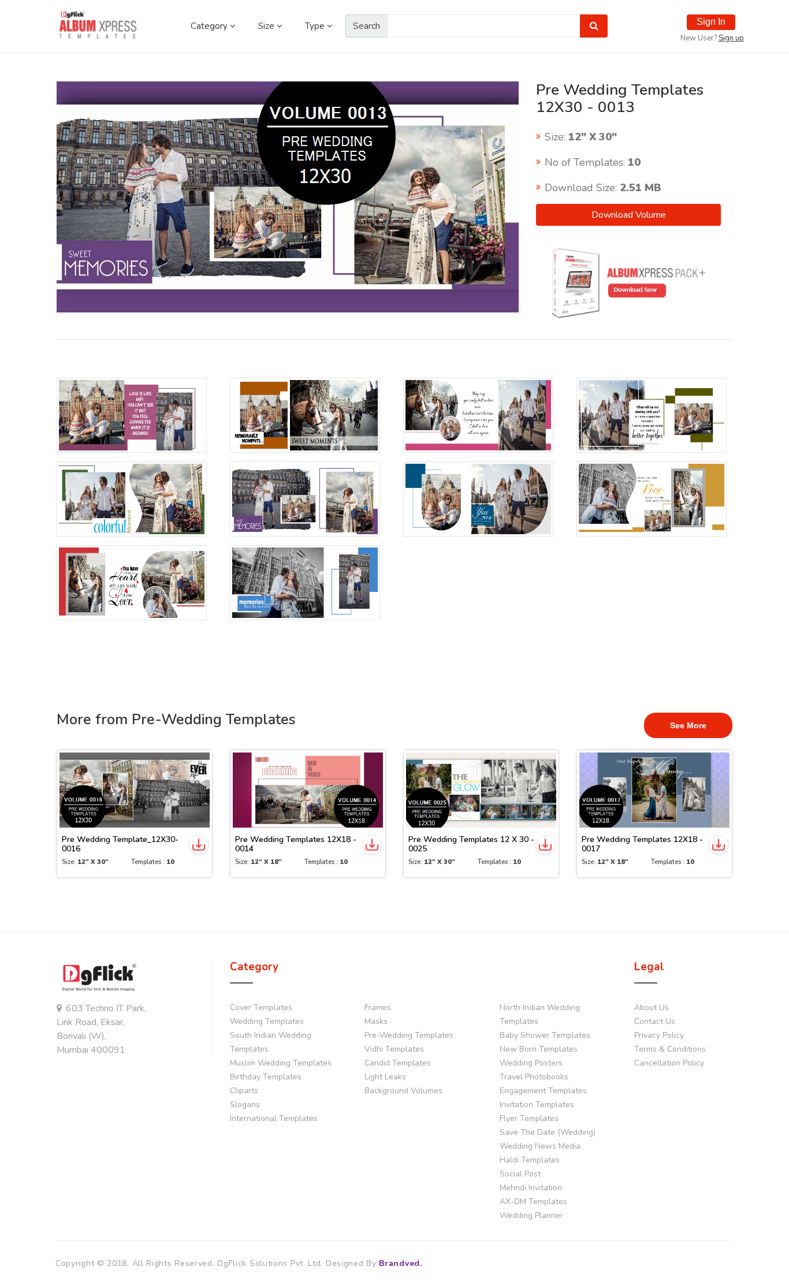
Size (267, 26)
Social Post (520, 1173)
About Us (651, 1007)
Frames (377, 1007)
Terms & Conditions (670, 1049)
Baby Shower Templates (545, 1035)
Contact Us (654, 1021)
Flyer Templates (529, 1118)
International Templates (274, 1118)
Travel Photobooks (534, 1076)
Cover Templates (261, 1007)
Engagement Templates (543, 1090)
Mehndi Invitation (531, 1187)
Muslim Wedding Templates (281, 1062)
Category (210, 26)
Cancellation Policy (669, 1062)
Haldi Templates (530, 1159)
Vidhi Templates (394, 1049)
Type (316, 26)
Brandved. (400, 1263)
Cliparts (244, 1090)
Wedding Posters (531, 1062)
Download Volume (628, 214)
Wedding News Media (540, 1146)
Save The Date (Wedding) (548, 1132)
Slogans (245, 1104)
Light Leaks (385, 1076)
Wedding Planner (531, 1215)
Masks (376, 1021)
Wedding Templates (267, 1021)
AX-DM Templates (533, 1201)
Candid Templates (397, 1062)
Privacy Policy (659, 1035)
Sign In (711, 22)
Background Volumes (403, 1090)
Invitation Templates (537, 1104)
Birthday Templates (266, 1076)
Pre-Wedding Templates (408, 1035)
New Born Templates (539, 1049)
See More (688, 725)
